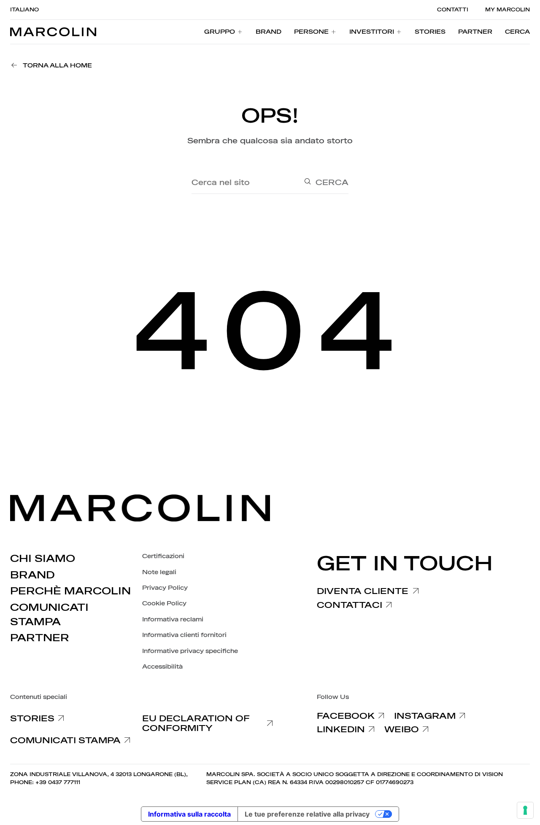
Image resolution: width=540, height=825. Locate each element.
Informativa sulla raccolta (189, 814)
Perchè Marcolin (70, 591)
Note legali (159, 572)
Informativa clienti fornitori (184, 635)
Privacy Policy (165, 588)
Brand (32, 575)
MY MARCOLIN (507, 9)
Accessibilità (162, 666)
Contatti (452, 9)
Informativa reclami (172, 619)
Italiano (24, 9)
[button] (517, 32)
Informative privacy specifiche (190, 651)
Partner (39, 638)
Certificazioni (163, 556)
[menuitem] (223, 32)
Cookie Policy (164, 603)
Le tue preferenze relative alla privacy (307, 814)
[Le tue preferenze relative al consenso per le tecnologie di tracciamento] (525, 810)
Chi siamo (42, 559)
